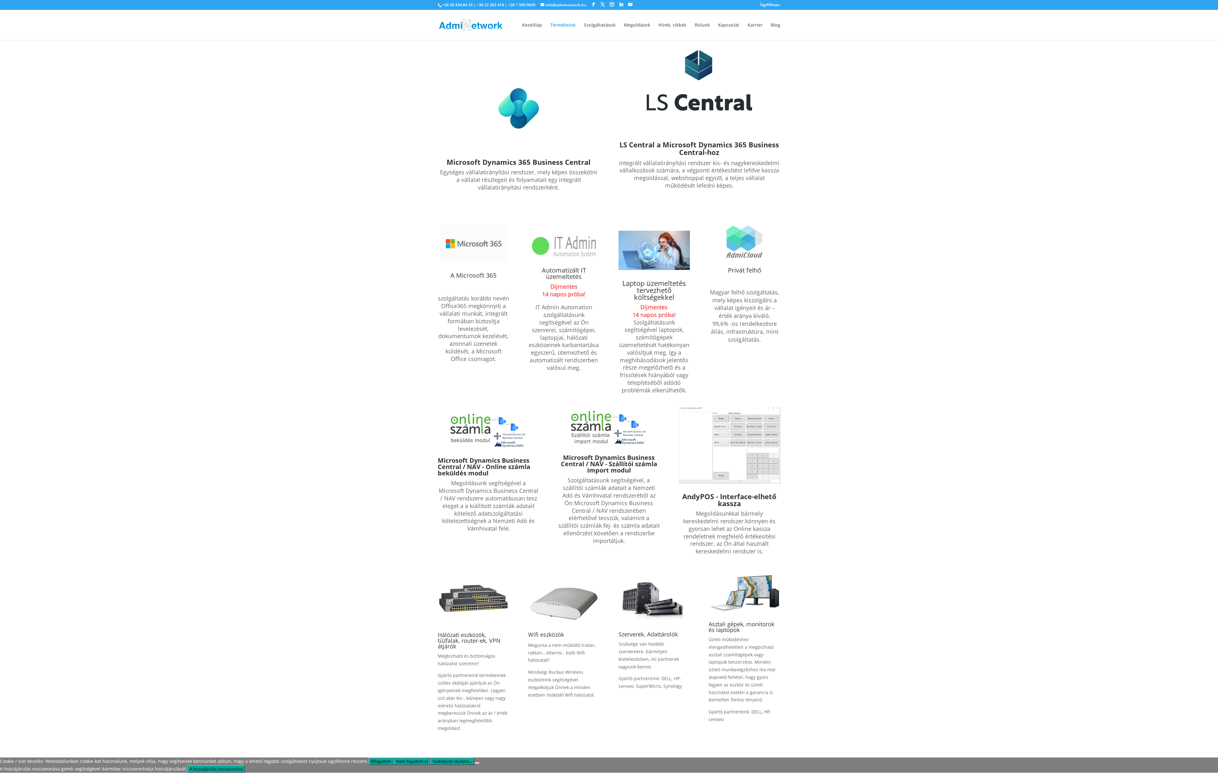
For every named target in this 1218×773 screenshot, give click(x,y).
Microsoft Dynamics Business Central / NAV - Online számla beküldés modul (484, 466)
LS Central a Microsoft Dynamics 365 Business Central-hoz (699, 148)
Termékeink (563, 25)
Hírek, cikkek (672, 25)
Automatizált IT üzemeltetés (564, 273)
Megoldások (637, 25)
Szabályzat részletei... (452, 761)
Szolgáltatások (600, 25)
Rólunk (702, 25)
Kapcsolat (728, 25)
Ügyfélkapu (770, 5)
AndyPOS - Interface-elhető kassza (729, 500)
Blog (775, 25)
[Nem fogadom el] (477, 763)
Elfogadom (381, 761)
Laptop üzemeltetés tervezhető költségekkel (654, 290)
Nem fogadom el (412, 761)
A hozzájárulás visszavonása (216, 769)
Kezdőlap (532, 25)
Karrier (755, 25)
